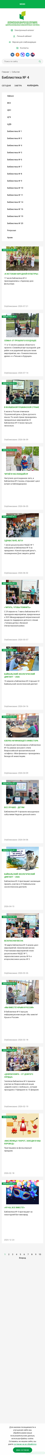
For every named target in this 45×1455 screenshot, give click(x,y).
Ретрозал (11, 230)
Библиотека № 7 (14, 167)
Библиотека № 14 (15, 202)
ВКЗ (9, 103)
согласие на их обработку (25, 1444)
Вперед (22, 1258)
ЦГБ (9, 117)
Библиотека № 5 (14, 152)
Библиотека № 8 (14, 174)
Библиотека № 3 (14, 138)
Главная (5, 72)
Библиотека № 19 (15, 216)
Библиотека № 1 (14, 131)
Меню (22, 4)
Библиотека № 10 (15, 188)
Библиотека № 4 (14, 145)
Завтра (18, 86)
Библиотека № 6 (14, 160)
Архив (10, 237)
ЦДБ (9, 124)
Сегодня (6, 86)
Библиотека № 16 (15, 209)
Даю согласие (22, 1450)
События (16, 72)
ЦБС (9, 110)
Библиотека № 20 (15, 223)
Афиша (10, 96)
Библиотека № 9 (14, 181)
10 (40, 1254)
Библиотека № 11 (15, 195)
